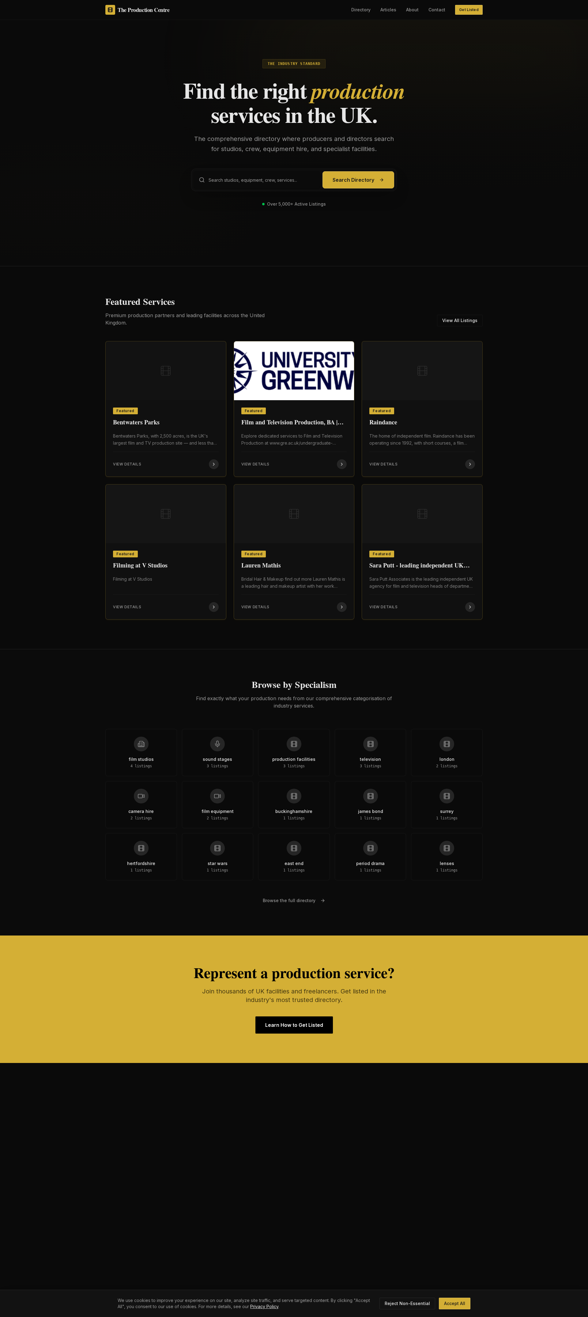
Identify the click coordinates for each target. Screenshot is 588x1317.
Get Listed (469, 9)
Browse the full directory (289, 900)
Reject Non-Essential (407, 1303)
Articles (388, 9)
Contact (436, 9)
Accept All (454, 1303)
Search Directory (353, 180)
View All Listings (459, 320)
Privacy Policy (264, 1306)
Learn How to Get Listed (294, 1025)
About (412, 9)
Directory (361, 9)
